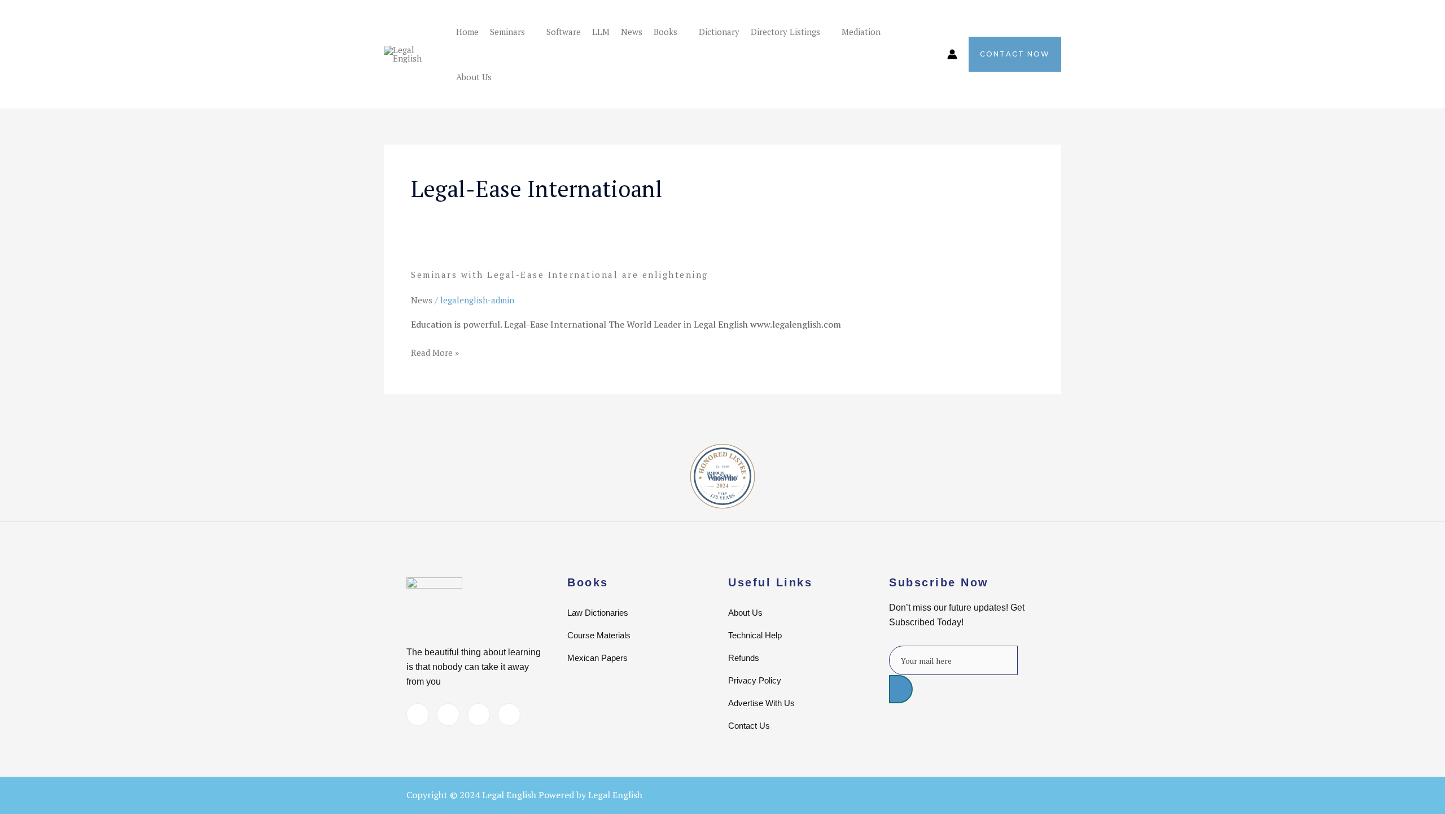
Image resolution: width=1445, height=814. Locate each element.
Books (665, 31)
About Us (474, 76)
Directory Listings (785, 31)
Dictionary (719, 31)
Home (467, 31)
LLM (601, 31)
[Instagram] (509, 714)
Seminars (507, 31)
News (631, 31)
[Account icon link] (952, 54)
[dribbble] (478, 714)
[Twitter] (417, 714)
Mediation (861, 31)
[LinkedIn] (448, 714)
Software (563, 31)
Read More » (435, 353)
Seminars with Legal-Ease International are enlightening (559, 274)
